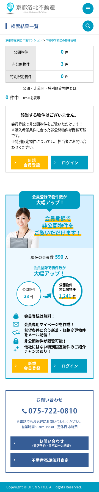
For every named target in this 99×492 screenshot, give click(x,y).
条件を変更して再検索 (88, 26)
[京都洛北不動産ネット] (30, 11)
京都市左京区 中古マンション (24, 40)
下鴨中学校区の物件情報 (61, 40)
